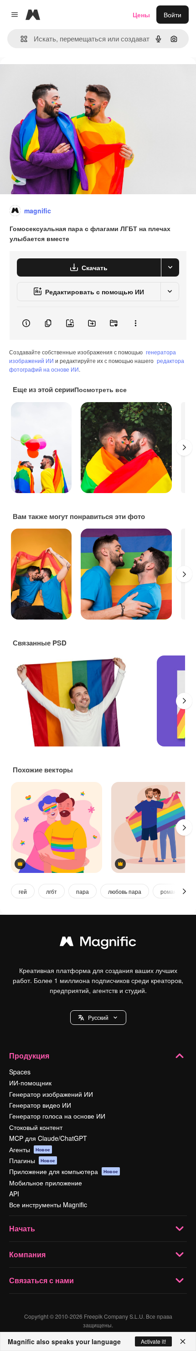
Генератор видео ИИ (40, 1104)
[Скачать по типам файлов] (170, 267)
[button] (98, 1017)
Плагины (32, 1160)
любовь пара (124, 891)
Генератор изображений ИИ (51, 1094)
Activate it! (153, 1341)
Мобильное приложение (45, 1182)
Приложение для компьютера (63, 1171)
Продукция (29, 1055)
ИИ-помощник (30, 1082)
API (14, 1193)
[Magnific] (98, 943)
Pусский (98, 1017)
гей (23, 891)
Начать (22, 1228)
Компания (27, 1254)
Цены (141, 14)
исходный (61, 78)
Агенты (29, 1149)
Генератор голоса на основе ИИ (57, 1115)
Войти (172, 14)
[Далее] (184, 447)
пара (82, 891)
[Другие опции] (135, 323)
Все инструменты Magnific (48, 1204)
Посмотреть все (100, 389)
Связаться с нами (41, 1280)
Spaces (20, 1071)
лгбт (51, 891)
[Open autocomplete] (20, 38)
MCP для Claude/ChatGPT (48, 1138)
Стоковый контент (35, 1127)
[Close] (182, 1341)
